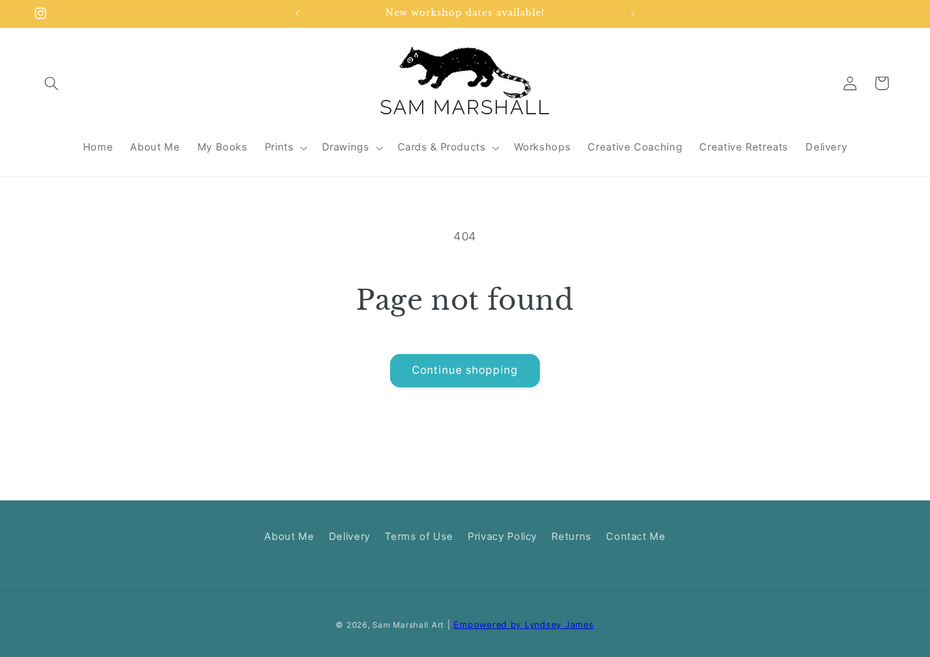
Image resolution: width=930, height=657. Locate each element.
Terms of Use (419, 536)
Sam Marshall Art (408, 625)
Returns (571, 536)
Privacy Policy (502, 536)
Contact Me (635, 536)
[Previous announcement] (297, 13)
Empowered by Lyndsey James (523, 625)
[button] (51, 83)
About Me (289, 536)
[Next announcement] (632, 13)
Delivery (349, 536)
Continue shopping (465, 370)
